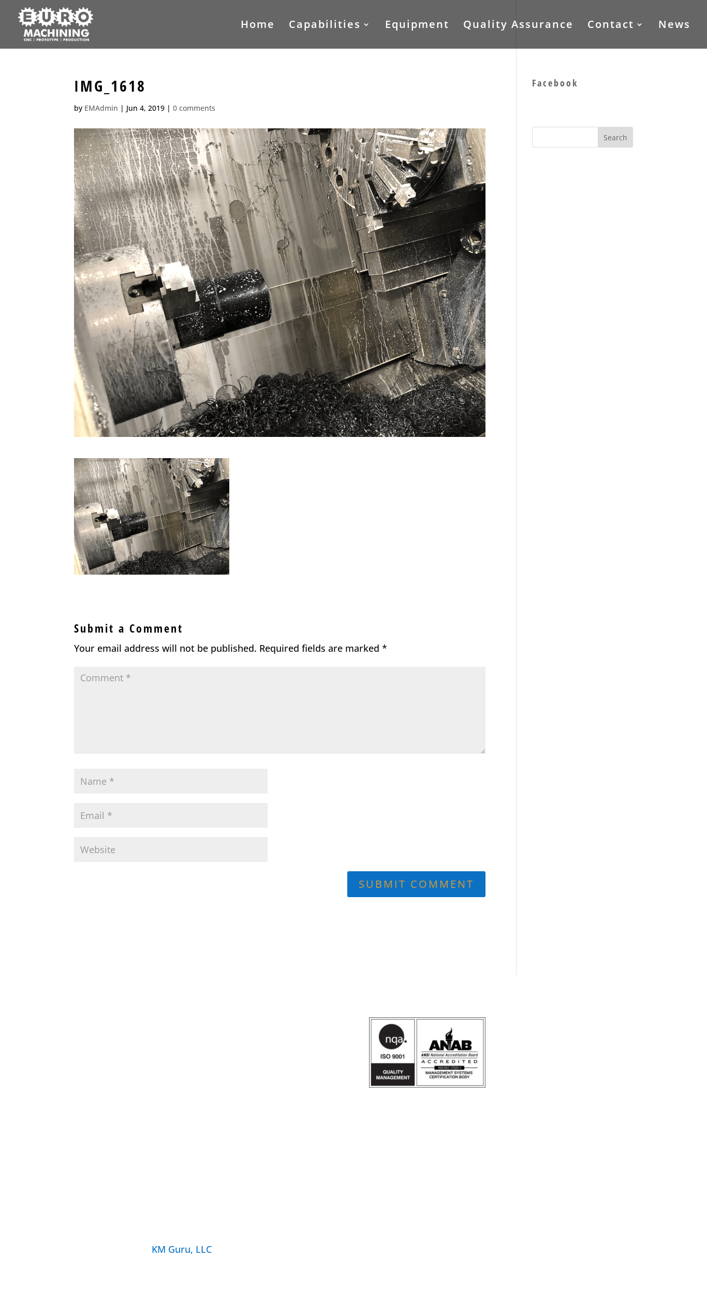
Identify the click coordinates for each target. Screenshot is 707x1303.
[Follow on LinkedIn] (624, 1248)
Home (258, 26)
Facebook (555, 83)
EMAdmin (101, 108)
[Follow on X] (604, 1248)
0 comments (194, 108)
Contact (610, 26)
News (674, 26)
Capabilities (325, 26)
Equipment (417, 26)
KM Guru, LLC (182, 1249)
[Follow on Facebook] (583, 1248)
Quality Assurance (518, 26)
